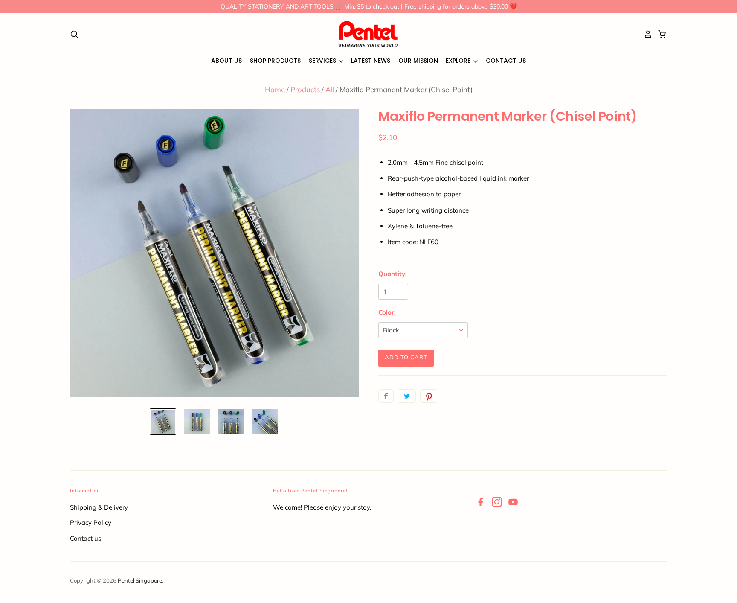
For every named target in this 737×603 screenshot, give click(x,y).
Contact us (85, 538)
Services (323, 60)
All (329, 89)
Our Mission (418, 60)
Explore (459, 60)
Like (386, 396)
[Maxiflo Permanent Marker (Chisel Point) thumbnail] (163, 421)
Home (275, 89)
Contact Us (506, 60)
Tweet (407, 396)
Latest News (370, 60)
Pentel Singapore (140, 580)
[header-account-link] (645, 34)
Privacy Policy (90, 523)
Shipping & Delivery (99, 507)
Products (305, 89)
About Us (226, 60)
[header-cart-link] (659, 34)
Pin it (429, 396)
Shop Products (275, 60)
